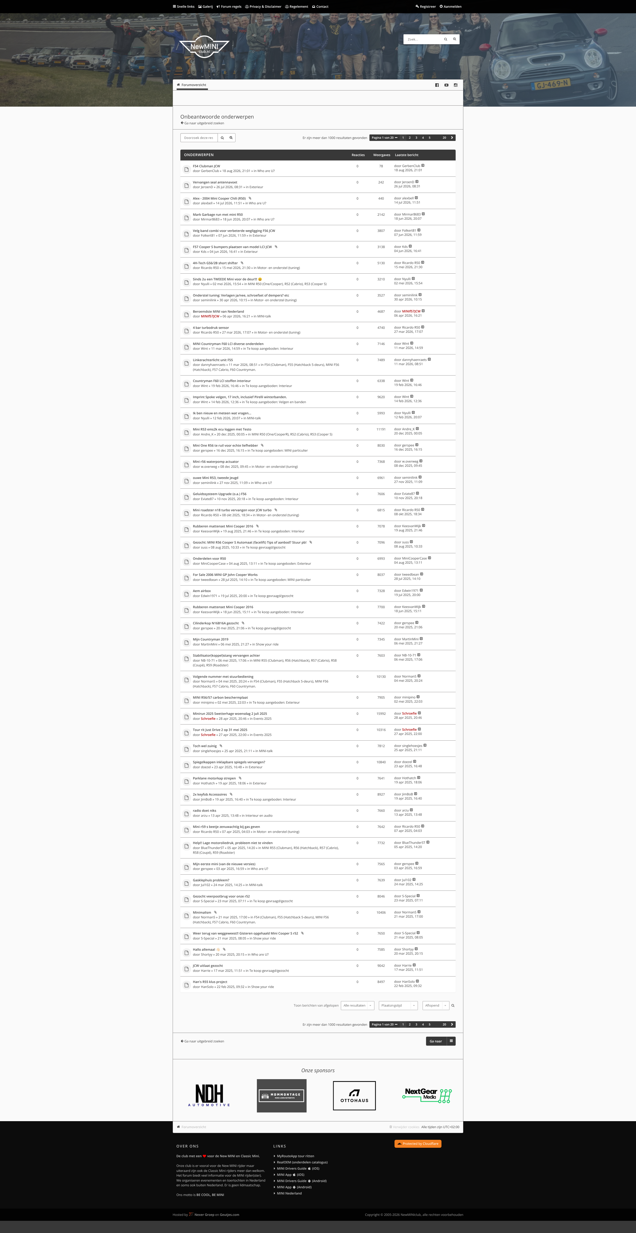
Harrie (205, 970)
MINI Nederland (289, 1193)
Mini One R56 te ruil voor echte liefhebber (225, 446)
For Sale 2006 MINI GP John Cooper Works (225, 575)
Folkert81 (208, 235)
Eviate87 (207, 499)
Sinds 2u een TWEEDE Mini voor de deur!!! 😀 (227, 279)
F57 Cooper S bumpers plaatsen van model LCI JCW (232, 247)
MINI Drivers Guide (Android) (302, 1181)
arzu (204, 815)
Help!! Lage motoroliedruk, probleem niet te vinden (233, 843)
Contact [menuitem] (322, 6)
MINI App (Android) (294, 1187)
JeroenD (207, 187)
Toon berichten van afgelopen (317, 1005)
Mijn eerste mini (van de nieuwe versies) (224, 864)
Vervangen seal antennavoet (215, 182)
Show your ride (267, 644)
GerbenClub (210, 171)
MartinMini (209, 644)
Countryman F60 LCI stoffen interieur (222, 381)
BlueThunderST (212, 848)
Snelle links (186, 6)
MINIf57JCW (210, 316)
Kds (203, 251)
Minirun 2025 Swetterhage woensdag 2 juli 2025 (230, 714)
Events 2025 (262, 718)
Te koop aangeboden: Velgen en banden (276, 402)
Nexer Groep (204, 1214)
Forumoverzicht (194, 1127)
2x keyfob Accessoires (210, 795)
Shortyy (206, 954)
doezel (206, 767)
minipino (207, 702)
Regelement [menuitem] (298, 6)
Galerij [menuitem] (207, 6)
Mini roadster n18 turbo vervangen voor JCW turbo (232, 510)
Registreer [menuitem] (428, 6)
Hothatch (208, 783)
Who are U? (266, 171)
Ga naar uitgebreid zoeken (204, 123)
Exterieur (256, 187)
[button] (452, 137)
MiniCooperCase (213, 563)
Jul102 (205, 885)
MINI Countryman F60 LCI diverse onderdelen (228, 344)
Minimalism (202, 913)
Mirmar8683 (210, 219)
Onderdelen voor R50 (209, 559)
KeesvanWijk (210, 531)
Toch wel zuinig (205, 746)
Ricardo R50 (210, 267)
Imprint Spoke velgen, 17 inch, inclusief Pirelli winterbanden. (240, 397)
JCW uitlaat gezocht (208, 966)
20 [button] (444, 138)
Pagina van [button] (383, 138)
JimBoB (206, 799)
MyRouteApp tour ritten (295, 1156)
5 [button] (430, 138)
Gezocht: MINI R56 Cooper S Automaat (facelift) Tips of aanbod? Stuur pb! (250, 543)
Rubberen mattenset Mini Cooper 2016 (223, 526)
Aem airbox (202, 591)
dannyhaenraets (213, 364)
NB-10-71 (208, 660)
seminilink (208, 300)
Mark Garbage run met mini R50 (218, 215)
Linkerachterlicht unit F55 (213, 360)
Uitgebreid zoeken (454, 39)
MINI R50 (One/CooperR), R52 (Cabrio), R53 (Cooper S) (292, 434)
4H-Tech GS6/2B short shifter (215, 263)
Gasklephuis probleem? (211, 880)
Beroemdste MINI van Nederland (218, 312)
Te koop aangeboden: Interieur (270, 348)
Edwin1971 (209, 596)
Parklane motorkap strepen (214, 778)
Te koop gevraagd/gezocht (265, 547)
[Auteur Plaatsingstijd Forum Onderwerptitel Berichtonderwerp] (397, 1005)
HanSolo (207, 986)
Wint (204, 348)
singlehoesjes (211, 751)
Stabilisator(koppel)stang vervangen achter (226, 656)
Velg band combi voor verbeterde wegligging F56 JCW (234, 231)
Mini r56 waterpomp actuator (216, 462)
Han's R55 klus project (210, 982)
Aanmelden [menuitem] (453, 6)
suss (204, 547)
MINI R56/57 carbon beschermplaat (220, 698)
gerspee (207, 450)
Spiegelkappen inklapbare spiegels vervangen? (229, 762)
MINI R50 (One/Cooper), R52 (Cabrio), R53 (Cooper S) (287, 284)
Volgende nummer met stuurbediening (223, 677)
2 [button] (410, 138)
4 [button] (423, 138)
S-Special (207, 901)
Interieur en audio (259, 815)
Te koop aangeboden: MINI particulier (279, 450)
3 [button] (416, 138)
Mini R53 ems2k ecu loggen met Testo (222, 429)
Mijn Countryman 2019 (211, 639)
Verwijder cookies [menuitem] (406, 1127)
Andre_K (207, 434)
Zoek (445, 39)
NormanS (208, 681)
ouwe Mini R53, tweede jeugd (215, 478)
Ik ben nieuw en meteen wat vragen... (222, 413)
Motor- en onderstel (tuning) (278, 267)
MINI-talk (264, 316)
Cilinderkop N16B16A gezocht (216, 623)
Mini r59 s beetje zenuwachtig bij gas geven (226, 827)
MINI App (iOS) (290, 1174)
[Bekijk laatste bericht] (423, 166)
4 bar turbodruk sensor (211, 328)
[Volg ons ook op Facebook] (437, 85)
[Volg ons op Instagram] (455, 85)
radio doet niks (204, 811)
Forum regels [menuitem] (230, 6)
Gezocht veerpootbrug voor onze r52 (221, 896)
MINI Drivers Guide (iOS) (298, 1168)
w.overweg (209, 466)
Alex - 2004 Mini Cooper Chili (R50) (219, 199)
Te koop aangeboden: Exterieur (287, 563)
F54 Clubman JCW (206, 166)
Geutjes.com (229, 1214)
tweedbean (209, 579)
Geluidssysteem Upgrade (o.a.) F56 (219, 494)
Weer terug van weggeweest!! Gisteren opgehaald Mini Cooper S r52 (245, 933)
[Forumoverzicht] (204, 47)
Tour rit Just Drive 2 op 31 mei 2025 (220, 730)
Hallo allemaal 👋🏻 (206, 950)
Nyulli (205, 284)
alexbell (206, 203)
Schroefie (208, 718)
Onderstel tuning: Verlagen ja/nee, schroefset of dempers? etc (241, 296)
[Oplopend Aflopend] (435, 1005)
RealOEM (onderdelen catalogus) (302, 1162)
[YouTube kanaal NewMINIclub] (446, 85)
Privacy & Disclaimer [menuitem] (265, 6)
